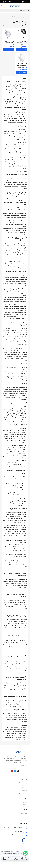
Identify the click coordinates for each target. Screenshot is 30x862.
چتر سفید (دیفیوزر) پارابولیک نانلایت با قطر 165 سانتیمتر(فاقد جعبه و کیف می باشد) (22, 66)
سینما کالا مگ (24, 813)
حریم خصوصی (24, 804)
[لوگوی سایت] (15, 5)
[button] (21, 49)
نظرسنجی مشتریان (23, 793)
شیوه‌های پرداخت (23, 785)
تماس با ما (25, 816)
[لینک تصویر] (21, 752)
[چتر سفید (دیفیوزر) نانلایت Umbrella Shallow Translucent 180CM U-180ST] (8, 34)
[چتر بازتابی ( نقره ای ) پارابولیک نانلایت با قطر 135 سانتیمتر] (21, 34)
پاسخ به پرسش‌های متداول (21, 802)
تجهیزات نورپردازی (19, 17)
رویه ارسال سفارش (23, 782)
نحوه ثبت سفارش (23, 779)
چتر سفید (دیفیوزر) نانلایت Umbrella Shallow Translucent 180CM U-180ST (9, 43)
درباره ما (25, 819)
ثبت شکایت (24, 790)
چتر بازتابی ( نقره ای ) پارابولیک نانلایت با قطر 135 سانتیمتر (22, 42)
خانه (28, 17)
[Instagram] (18, 771)
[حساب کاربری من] (2, 5)
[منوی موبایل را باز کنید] (28, 5)
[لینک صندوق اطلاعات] (25, 2)
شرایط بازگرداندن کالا (23, 788)
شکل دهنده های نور (8, 17)
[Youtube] (12, 771)
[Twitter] (15, 771)
